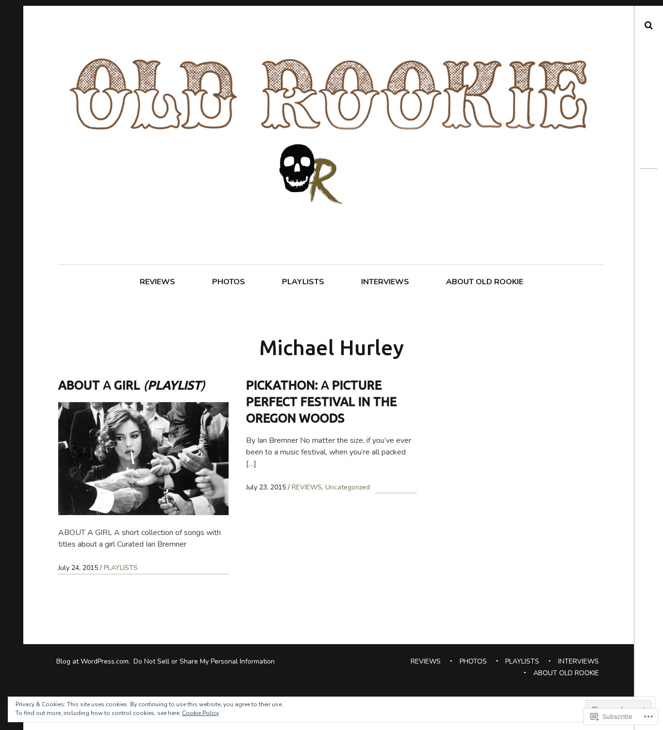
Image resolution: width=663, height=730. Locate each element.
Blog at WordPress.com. (93, 661)
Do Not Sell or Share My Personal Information (204, 661)
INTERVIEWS (385, 281)
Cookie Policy (200, 713)
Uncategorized (347, 487)
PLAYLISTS (303, 281)
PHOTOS (228, 281)
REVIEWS (157, 281)
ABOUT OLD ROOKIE (484, 281)
